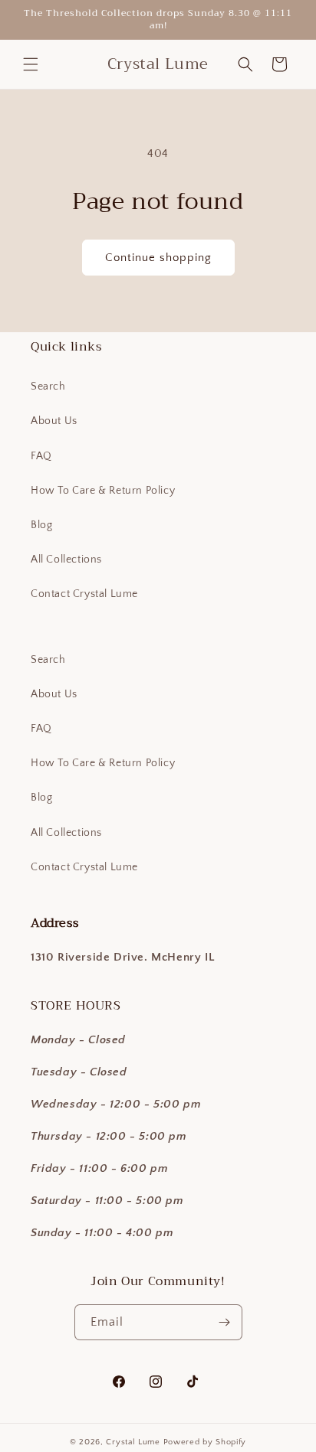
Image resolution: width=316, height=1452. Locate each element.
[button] (31, 64)
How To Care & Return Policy (103, 491)
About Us (54, 421)
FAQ (41, 456)
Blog (41, 525)
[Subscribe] (225, 1322)
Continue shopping (158, 257)
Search (48, 386)
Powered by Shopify (205, 1442)
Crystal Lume (134, 1442)
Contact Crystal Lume (84, 594)
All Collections (66, 559)
